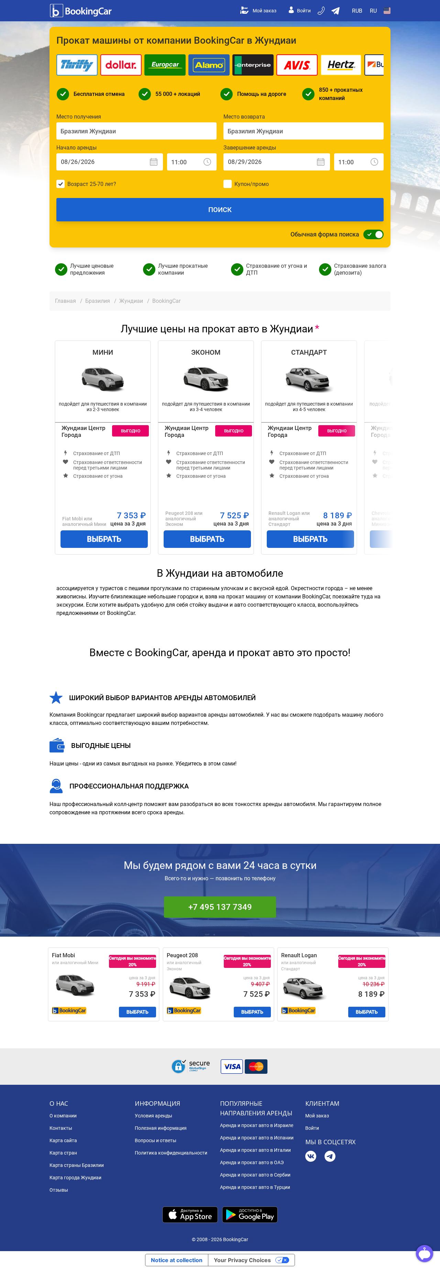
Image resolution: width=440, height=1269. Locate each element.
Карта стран (63, 1153)
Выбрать (104, 539)
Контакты (61, 1128)
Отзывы (59, 1190)
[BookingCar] (81, 11)
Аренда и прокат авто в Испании (257, 1137)
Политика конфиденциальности (171, 1153)
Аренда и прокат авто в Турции (255, 1187)
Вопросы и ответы (155, 1140)
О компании (63, 1115)
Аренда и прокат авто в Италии (255, 1150)
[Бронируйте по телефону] (322, 10)
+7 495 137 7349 (220, 907)
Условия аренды (153, 1115)
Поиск (220, 210)
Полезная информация (161, 1128)
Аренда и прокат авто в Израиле (256, 1125)
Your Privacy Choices (242, 1260)
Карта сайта (63, 1140)
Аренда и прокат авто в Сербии (255, 1175)
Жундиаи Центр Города (84, 431)
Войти (304, 10)
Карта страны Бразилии (77, 1165)
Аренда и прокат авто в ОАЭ (252, 1162)
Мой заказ (264, 10)
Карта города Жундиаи (75, 1177)
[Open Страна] (387, 10)
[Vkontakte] (310, 1157)
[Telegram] (330, 1157)
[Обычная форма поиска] (371, 234)
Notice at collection (176, 1260)
